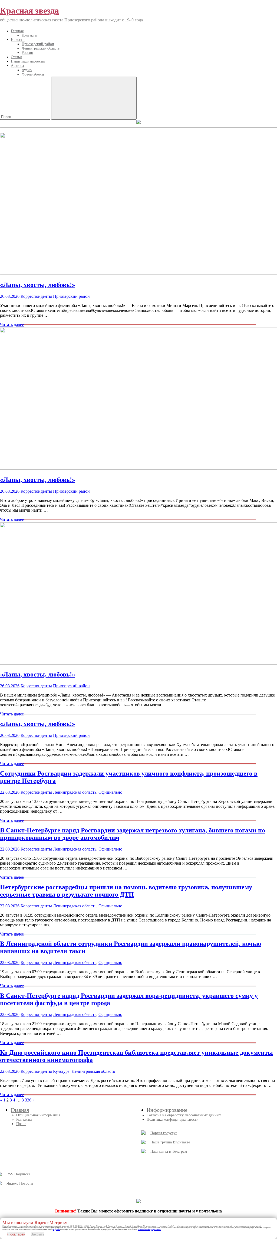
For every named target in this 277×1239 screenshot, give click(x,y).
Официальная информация (38, 1115)
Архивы (17, 66)
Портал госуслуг (163, 1133)
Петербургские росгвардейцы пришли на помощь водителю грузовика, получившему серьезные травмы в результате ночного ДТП (126, 891)
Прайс (21, 1124)
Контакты (29, 35)
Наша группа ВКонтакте (170, 1142)
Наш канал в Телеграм (168, 1151)
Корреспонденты (36, 296)
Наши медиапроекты (28, 61)
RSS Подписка (18, 1174)
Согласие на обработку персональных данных (184, 1115)
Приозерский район (38, 44)
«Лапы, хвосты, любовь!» (37, 284)
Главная (17, 31)
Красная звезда (29, 10)
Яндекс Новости (19, 1183)
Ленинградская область (41, 48)
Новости (18, 40)
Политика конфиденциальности (173, 1119)
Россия (27, 53)
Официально (110, 792)
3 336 (26, 1100)
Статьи (16, 57)
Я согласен (16, 1234)
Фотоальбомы (33, 74)
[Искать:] (25, 116)
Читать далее (12, 324)
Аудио (27, 70)
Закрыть (37, 1234)
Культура (61, 1071)
